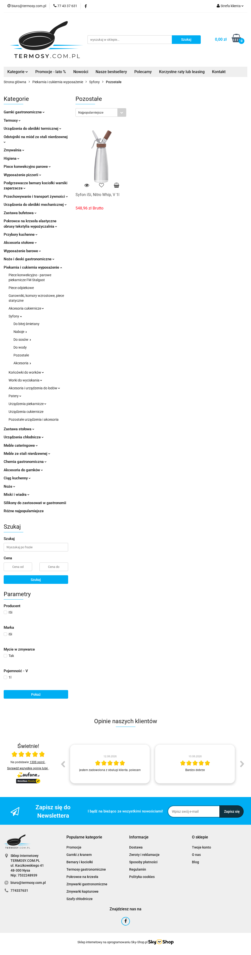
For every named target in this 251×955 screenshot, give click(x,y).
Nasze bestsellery (111, 71)
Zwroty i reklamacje (144, 855)
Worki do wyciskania (24, 380)
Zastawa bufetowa (19, 213)
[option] (110, 764)
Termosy (11, 120)
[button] (84, 837)
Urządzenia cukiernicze (26, 412)
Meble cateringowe (20, 445)
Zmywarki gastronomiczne (86, 884)
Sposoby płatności (143, 862)
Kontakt (219, 71)
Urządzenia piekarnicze (26, 404)
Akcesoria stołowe (19, 242)
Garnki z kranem (79, 855)
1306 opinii (37, 762)
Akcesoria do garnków (22, 470)
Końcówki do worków (25, 372)
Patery (14, 396)
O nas (196, 855)
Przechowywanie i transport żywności (35, 196)
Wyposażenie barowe (21, 251)
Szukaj (36, 580)
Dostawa (136, 847)
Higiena (10, 158)
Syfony (14, 316)
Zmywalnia (13, 150)
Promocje (73, 847)
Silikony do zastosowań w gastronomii (35, 503)
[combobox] (100, 112)
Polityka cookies (142, 877)
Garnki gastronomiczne (23, 112)
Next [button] (242, 763)
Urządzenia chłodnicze (23, 437)
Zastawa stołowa (18, 429)
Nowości (80, 71)
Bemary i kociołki (79, 862)
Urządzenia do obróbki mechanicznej (34, 204)
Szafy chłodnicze (79, 899)
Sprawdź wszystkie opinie (27, 768)
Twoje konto (201, 847)
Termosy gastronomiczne (86, 869)
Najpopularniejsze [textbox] (90, 112)
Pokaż (36, 694)
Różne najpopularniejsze (24, 511)
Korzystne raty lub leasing (182, 71)
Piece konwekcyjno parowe (26, 166)
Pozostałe (21, 355)
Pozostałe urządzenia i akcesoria (34, 419)
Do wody (20, 347)
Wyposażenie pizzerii (21, 175)
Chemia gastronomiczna (24, 461)
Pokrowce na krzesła (82, 877)
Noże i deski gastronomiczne (28, 259)
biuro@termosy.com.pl (28, 883)
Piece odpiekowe (21, 288)
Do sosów (21, 339)
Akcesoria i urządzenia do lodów (33, 388)
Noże (8, 486)
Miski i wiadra (15, 494)
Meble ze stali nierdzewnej (26, 453)
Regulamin (137, 869)
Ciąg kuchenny (16, 478)
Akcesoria (21, 363)
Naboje (19, 332)
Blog (195, 862)
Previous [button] (63, 763)
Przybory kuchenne (20, 234)
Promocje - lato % (50, 71)
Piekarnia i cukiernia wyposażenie (32, 267)
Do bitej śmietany (26, 324)
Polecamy (143, 71)
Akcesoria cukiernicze (25, 308)
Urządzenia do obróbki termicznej (31, 128)
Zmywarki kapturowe (82, 891)
